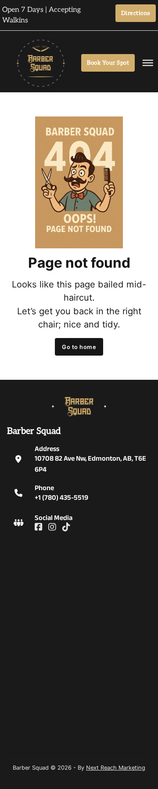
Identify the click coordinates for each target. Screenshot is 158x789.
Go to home (79, 347)
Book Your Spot (108, 62)
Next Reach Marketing (115, 767)
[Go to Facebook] (39, 528)
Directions (135, 13)
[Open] (142, 63)
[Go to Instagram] (52, 528)
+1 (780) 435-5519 (61, 497)
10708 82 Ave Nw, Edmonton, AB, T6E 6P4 (90, 463)
